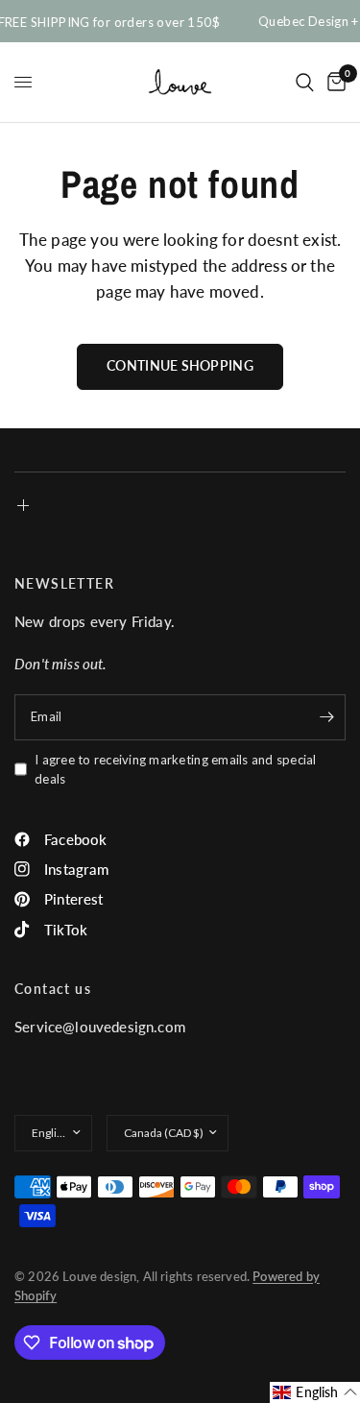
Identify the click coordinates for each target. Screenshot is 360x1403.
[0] (333, 82)
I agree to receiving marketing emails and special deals (176, 769)
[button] (315, 1392)
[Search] (305, 82)
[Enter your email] (326, 717)
